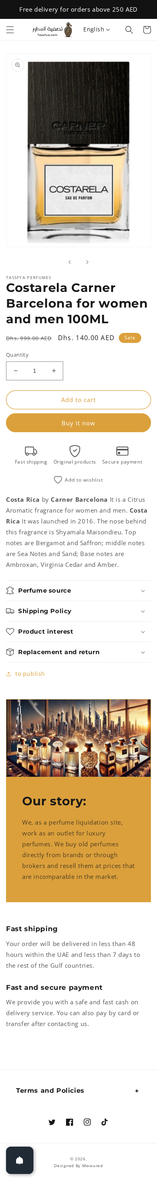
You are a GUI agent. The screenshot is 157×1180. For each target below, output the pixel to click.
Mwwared (92, 1165)
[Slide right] (87, 262)
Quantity (17, 354)
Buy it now (78, 423)
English (93, 29)
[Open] (19, 1160)
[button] (10, 30)
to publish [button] (30, 673)
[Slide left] (69, 262)
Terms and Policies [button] (50, 1090)
